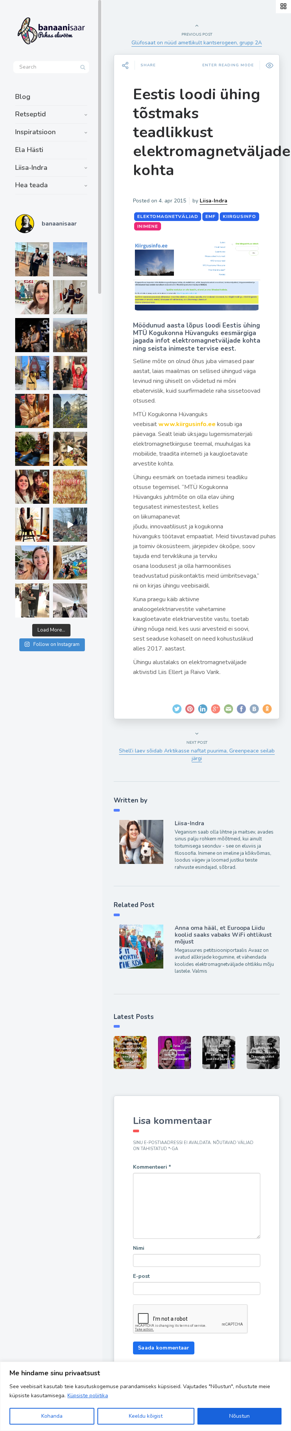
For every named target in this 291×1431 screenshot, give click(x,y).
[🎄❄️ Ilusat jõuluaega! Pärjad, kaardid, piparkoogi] (32, 449)
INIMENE (147, 226)
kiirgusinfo (239, 216)
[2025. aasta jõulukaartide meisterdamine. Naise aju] (70, 449)
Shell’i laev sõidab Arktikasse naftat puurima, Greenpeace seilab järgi (197, 754)
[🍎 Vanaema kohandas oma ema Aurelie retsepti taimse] (70, 487)
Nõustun (239, 1416)
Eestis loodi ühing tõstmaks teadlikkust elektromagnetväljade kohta (211, 132)
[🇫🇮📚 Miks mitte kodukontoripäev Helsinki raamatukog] (32, 259)
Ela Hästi (29, 149)
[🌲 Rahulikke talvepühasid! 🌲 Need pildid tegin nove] (70, 411)
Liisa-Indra (31, 167)
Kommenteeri (152, 1167)
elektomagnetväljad (167, 216)
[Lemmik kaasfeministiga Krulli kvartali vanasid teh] (70, 562)
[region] (145, 1396)
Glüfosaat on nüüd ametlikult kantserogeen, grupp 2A (196, 42)
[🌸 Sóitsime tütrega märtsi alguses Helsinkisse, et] (70, 259)
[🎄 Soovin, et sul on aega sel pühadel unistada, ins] (32, 411)
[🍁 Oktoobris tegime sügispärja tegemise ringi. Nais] (32, 487)
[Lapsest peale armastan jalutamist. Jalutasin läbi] (70, 525)
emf (210, 216)
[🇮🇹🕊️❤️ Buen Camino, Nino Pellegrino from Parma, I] (70, 335)
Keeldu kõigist (146, 1416)
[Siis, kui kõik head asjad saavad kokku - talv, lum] (32, 373)
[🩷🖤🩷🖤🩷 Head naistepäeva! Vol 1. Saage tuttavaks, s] (32, 335)
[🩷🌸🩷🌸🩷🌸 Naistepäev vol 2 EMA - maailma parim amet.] (70, 297)
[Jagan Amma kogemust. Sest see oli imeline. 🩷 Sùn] (32, 600)
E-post (141, 1276)
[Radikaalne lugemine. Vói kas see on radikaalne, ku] (32, 297)
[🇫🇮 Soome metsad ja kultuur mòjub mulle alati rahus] (70, 600)
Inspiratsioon (35, 131)
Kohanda (52, 1416)
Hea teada (31, 185)
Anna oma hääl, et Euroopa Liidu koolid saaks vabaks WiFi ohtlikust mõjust (223, 934)
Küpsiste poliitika (87, 1395)
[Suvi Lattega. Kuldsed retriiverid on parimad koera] (32, 562)
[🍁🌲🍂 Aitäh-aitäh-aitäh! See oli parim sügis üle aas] (32, 525)
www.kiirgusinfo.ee (187, 424)
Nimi (138, 1248)
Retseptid (30, 114)
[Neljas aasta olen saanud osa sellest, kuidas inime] (70, 373)
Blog (22, 96)
